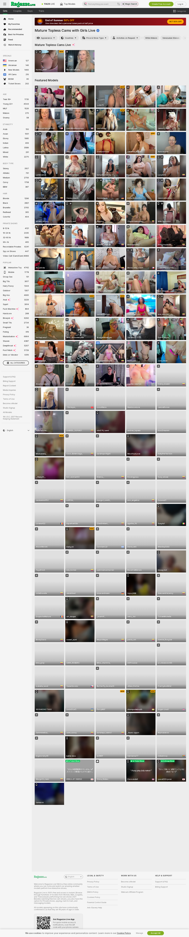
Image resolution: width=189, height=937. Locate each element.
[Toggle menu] (4, 4)
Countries (69, 38)
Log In (180, 4)
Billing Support (9, 381)
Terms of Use (8, 399)
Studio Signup (9, 408)
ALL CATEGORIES (17, 363)
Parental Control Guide (96, 902)
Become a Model (10, 403)
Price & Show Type (95, 38)
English (71, 877)
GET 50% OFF (175, 22)
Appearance (46, 38)
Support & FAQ (9, 377)
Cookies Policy (93, 897)
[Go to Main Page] (24, 4)
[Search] (119, 4)
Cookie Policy (124, 933)
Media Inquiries (9, 390)
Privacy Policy (9, 395)
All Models (7, 412)
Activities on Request (126, 38)
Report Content (9, 386)
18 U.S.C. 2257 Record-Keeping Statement (13, 418)
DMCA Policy (92, 892)
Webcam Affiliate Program (132, 892)
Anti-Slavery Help (94, 908)
